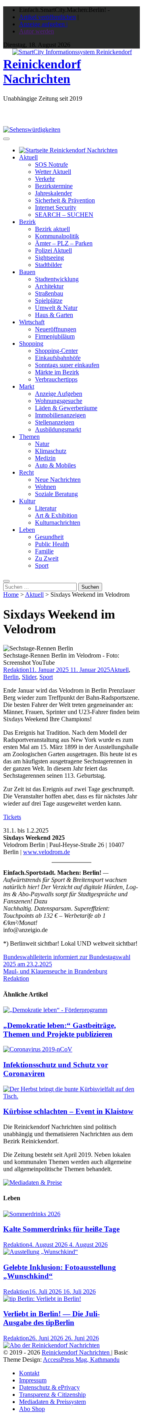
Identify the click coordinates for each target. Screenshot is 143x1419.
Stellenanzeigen (54, 422)
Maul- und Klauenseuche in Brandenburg (55, 971)
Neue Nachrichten (58, 479)
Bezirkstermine (54, 186)
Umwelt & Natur (56, 307)
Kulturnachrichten (57, 522)
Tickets (12, 817)
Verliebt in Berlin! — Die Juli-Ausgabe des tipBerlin (51, 1318)
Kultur (27, 501)
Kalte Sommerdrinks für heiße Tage (61, 1229)
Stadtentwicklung (57, 279)
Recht (26, 472)
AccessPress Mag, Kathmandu (81, 1359)
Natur (42, 443)
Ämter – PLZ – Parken (64, 243)
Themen (29, 436)
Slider (29, 676)
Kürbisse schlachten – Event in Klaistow (68, 1111)
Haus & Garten (54, 314)
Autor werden (36, 31)
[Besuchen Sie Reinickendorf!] (31, 129)
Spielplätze (48, 300)
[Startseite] (68, 150)
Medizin (45, 458)
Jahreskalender (53, 193)
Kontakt (29, 1373)
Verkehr (45, 178)
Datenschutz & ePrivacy (49, 1387)
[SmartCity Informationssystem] (72, 52)
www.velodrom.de (46, 852)
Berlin (11, 676)
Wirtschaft (31, 322)
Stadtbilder (48, 264)
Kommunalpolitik (57, 236)
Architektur (49, 286)
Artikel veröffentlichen (47, 17)
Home (11, 594)
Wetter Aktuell (53, 171)
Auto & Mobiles (55, 465)
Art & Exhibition (56, 515)
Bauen (27, 272)
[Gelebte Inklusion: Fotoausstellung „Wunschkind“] (40, 1251)
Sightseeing (49, 257)
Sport (41, 565)
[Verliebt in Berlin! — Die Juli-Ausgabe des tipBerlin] (42, 1298)
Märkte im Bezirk (57, 372)
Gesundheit (49, 536)
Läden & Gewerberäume (66, 408)
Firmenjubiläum (55, 336)
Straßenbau (49, 293)
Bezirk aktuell (52, 229)
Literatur (45, 508)
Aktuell (28, 157)
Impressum (32, 1380)
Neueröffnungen (55, 329)
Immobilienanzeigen (60, 415)
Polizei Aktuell (53, 250)
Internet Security (55, 207)
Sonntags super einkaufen (67, 365)
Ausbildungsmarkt (58, 429)
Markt (26, 386)
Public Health (52, 544)
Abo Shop (32, 1408)
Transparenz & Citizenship (52, 1394)
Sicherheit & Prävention (65, 200)
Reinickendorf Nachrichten (42, 71)
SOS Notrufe (51, 164)
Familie (44, 551)
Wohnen (45, 486)
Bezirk (27, 221)
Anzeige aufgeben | (43, 24)
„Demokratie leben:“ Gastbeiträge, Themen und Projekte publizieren (59, 1029)
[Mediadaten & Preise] (32, 1182)
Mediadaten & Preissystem (52, 1401)
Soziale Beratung (56, 494)
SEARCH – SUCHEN (64, 214)
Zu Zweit (46, 558)
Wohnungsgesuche (58, 400)
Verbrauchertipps (56, 379)
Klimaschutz (50, 451)
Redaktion (16, 669)
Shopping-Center (56, 350)
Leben (27, 529)
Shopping (31, 343)
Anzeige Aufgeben (58, 393)
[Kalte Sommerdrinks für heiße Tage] (31, 1214)
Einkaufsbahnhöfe (58, 357)
